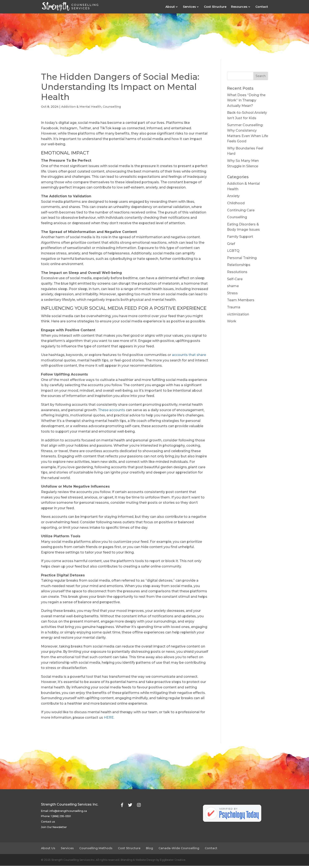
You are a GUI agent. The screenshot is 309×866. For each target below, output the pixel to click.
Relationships (238, 265)
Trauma (233, 307)
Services (189, 7)
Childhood (236, 203)
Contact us (48, 821)
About (170, 7)
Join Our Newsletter (54, 827)
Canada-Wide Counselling (178, 848)
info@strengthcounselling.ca (68, 810)
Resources (239, 7)
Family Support (240, 237)
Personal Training (242, 258)
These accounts (111, 410)
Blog (149, 848)
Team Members (240, 300)
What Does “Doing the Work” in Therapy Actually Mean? (246, 100)
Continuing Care (241, 210)
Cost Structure (215, 7)
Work (231, 321)
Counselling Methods (95, 848)
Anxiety (233, 196)
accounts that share (189, 355)
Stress (232, 293)
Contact (261, 7)
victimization (238, 314)
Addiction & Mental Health (81, 107)
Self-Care (235, 279)
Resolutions (237, 272)
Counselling (112, 107)
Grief (231, 244)
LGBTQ (233, 251)
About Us (48, 848)
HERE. (109, 717)
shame (233, 286)
